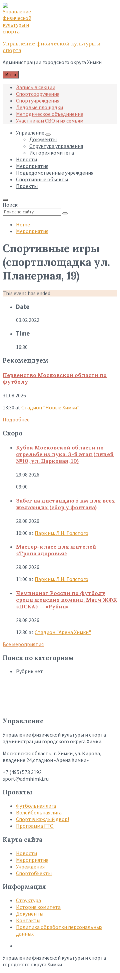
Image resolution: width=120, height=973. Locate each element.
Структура (28, 900)
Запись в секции (35, 87)
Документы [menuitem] (43, 139)
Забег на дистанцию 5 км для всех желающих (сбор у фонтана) (65, 504)
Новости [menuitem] (26, 159)
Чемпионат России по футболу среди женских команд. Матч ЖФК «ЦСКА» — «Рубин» (66, 600)
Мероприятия (32, 231)
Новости (26, 853)
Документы (29, 913)
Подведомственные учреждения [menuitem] (54, 172)
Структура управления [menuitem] (56, 146)
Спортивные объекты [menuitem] (42, 179)
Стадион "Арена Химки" (63, 632)
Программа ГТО (35, 825)
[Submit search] (65, 213)
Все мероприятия (23, 644)
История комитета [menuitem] (51, 152)
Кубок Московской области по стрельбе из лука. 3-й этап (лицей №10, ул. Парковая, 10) (65, 454)
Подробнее (16, 419)
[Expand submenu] (48, 135)
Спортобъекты (34, 873)
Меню (10, 74)
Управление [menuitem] (30, 132)
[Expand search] (5, 200)
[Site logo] (19, 31)
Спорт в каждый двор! (42, 819)
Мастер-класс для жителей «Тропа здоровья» (56, 550)
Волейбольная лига (39, 812)
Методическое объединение (49, 114)
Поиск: (10, 204)
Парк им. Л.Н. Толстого (61, 533)
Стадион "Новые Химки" (50, 407)
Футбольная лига (36, 805)
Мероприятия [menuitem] (32, 166)
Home (23, 224)
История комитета (38, 907)
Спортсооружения (37, 93)
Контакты (28, 920)
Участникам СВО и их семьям (49, 120)
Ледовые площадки (39, 107)
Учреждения (30, 866)
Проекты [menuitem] (27, 186)
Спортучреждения (37, 100)
